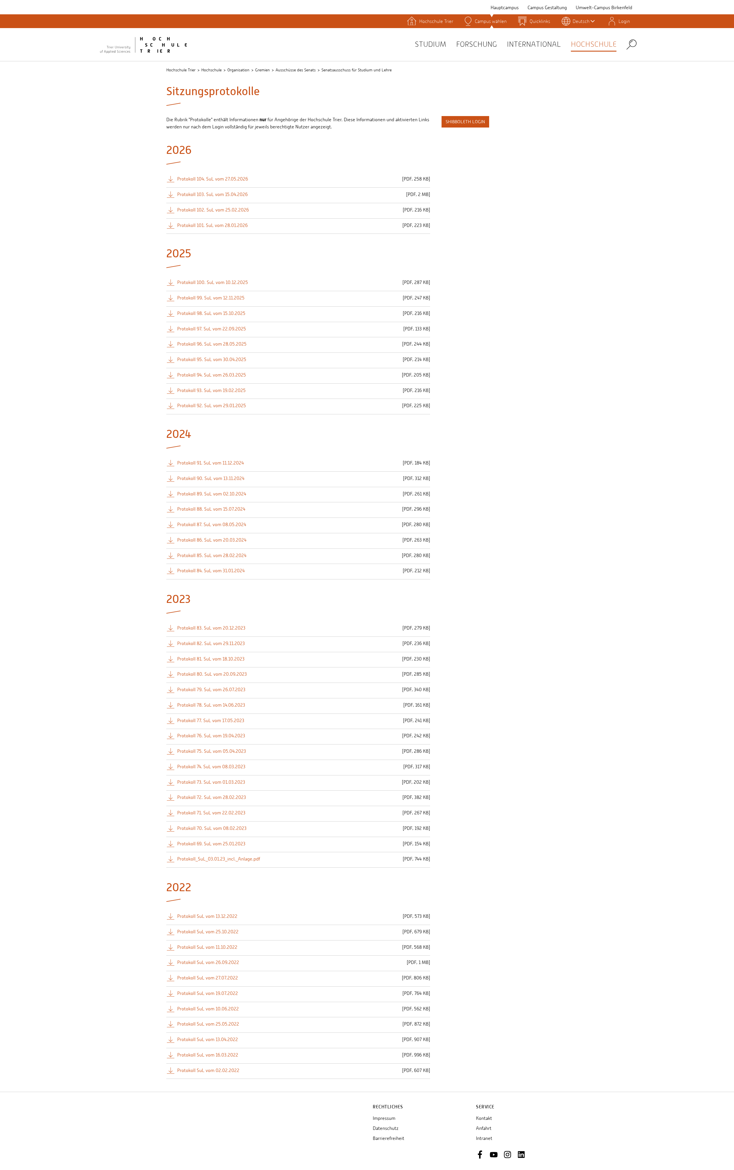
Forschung (476, 44)
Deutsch (581, 21)
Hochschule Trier (181, 70)
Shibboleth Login (465, 121)
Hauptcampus (505, 7)
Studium (430, 44)
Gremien (262, 70)
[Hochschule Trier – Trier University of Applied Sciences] (143, 44)
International (534, 44)
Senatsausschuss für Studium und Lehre (356, 70)
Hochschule (593, 44)
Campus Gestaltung (547, 7)
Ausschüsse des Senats (296, 70)
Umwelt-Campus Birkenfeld (604, 7)
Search (631, 44)
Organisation (238, 70)
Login (624, 21)
